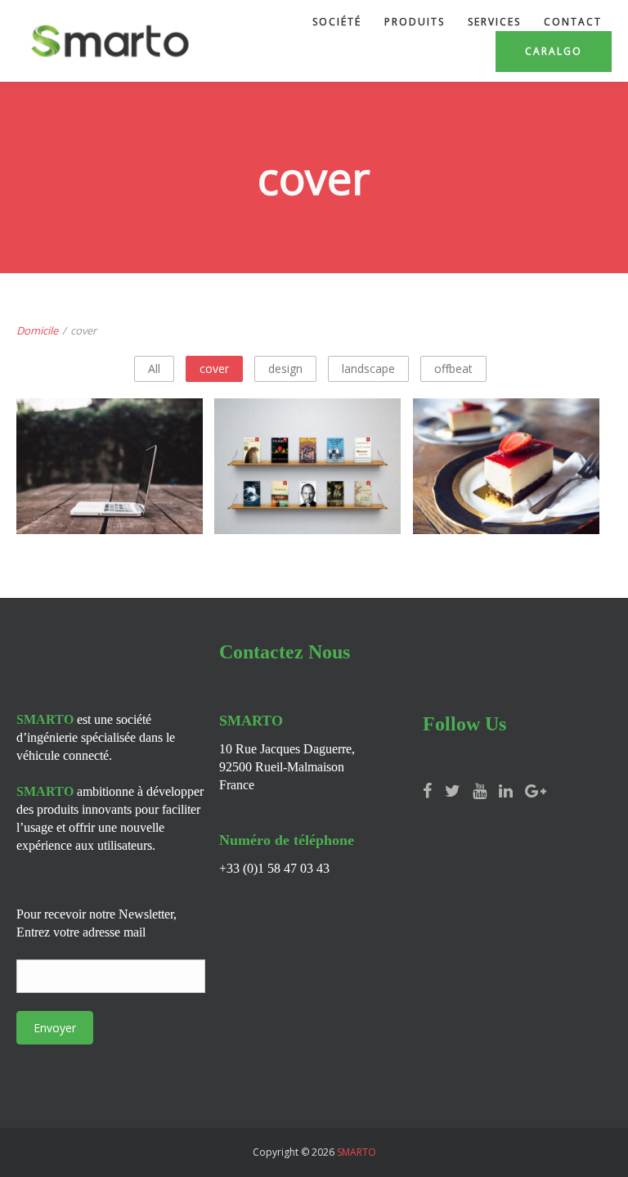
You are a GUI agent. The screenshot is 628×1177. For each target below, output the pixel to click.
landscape (368, 368)
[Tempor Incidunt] (110, 516)
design (285, 368)
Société (336, 22)
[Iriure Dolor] (308, 516)
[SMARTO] (110, 41)
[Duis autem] (507, 516)
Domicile (37, 330)
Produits (414, 22)
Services (494, 22)
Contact (573, 22)
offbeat (453, 368)
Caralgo (553, 51)
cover (214, 368)
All (154, 368)
